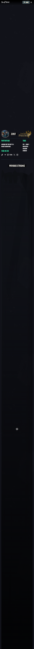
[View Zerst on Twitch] (8, 155)
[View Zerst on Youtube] (5, 155)
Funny (27, 144)
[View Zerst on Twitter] (14, 155)
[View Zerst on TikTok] (2, 155)
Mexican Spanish (25, 150)
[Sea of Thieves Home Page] (11, 2)
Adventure (25, 146)
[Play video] (17, 429)
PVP (23, 144)
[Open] (31, 2)
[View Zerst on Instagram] (17, 155)
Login (27, 2)
